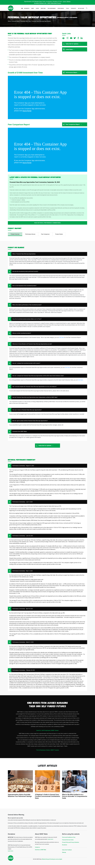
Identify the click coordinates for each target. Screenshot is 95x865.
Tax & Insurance (52, 8)
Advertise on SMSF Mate (40, 849)
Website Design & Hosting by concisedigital (52, 859)
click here (61, 337)
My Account (81, 8)
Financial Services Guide (67, 839)
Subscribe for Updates (72, 44)
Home (22, 8)
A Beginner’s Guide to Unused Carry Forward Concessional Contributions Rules (47, 796)
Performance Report (72, 72)
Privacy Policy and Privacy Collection (70, 842)
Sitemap (64, 852)
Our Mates (26, 8)
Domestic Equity (16, 21)
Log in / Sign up (66, 1)
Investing (43, 8)
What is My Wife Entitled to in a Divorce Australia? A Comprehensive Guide (74, 796)
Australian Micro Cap (26, 21)
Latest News (69, 49)
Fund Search (61, 8)
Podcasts (73, 8)
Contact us (37, 847)
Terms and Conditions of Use (68, 837)
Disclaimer (64, 844)
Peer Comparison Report (73, 124)
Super (37, 8)
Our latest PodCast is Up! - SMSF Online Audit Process (47, 3)
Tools (67, 8)
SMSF (32, 8)
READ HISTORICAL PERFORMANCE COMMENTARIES (47, 223)
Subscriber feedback (67, 849)
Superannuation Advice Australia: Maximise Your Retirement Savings (20, 795)
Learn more (10, 851)
